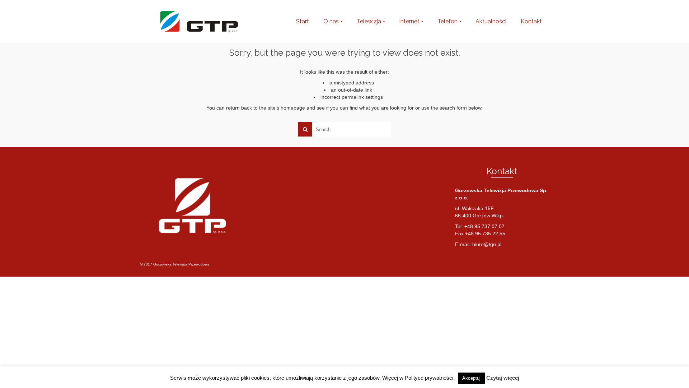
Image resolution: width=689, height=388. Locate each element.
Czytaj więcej (502, 378)
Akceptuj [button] (471, 378)
